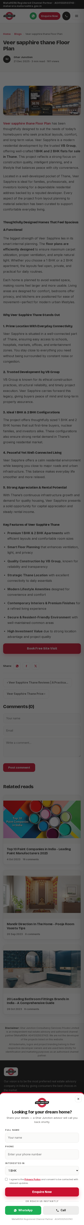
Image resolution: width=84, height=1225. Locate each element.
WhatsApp (25, 1210)
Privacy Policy (32, 1179)
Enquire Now (42, 1192)
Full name (12, 1130)
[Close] (42, 612)
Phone (9, 1146)
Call (63, 1210)
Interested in (15, 1163)
